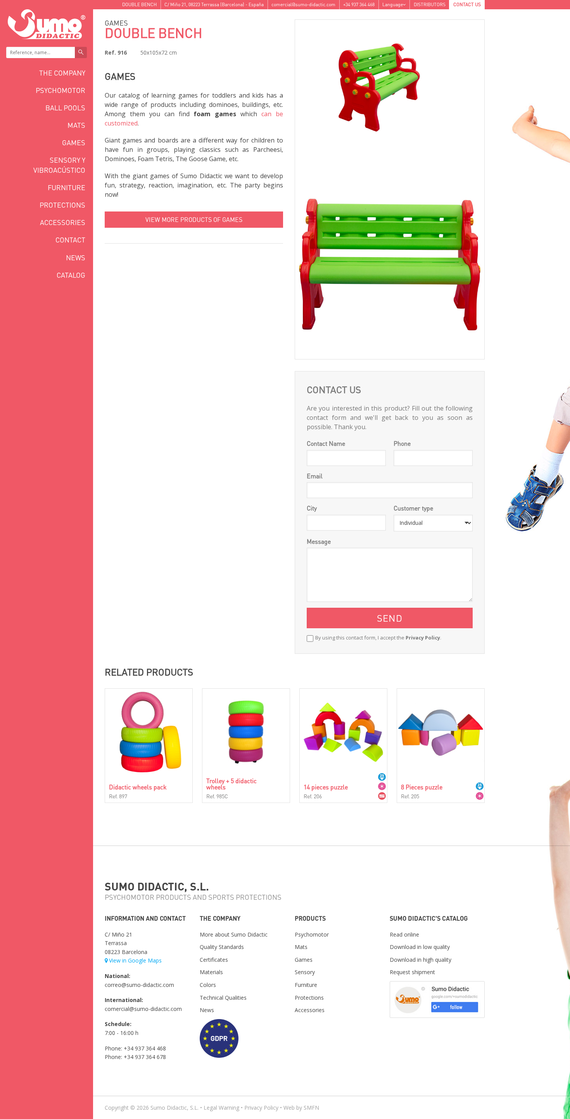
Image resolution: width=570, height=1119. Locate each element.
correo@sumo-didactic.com (139, 984)
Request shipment (412, 972)
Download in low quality (420, 947)
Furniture (66, 187)
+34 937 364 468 (359, 4)
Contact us (467, 4)
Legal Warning (221, 1107)
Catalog (71, 274)
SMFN (311, 1107)
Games (73, 142)
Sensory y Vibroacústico (59, 164)
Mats (76, 124)
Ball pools (65, 107)
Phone (402, 443)
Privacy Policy (423, 637)
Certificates (214, 959)
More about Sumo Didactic (234, 934)
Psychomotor (60, 90)
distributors (430, 4)
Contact (70, 239)
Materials (211, 972)
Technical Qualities (223, 997)
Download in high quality (420, 959)
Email (315, 476)
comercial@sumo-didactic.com (303, 4)
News (75, 257)
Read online (404, 934)
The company (62, 72)
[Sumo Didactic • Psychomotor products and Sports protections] (46, 23)
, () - (214, 4)
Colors (208, 984)
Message (319, 541)
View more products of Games (193, 219)
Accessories (62, 222)
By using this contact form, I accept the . (378, 637)
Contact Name (326, 443)
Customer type (413, 508)
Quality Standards (222, 947)
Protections (62, 204)
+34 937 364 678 (145, 1057)
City (312, 508)
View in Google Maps (135, 960)
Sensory (305, 972)
